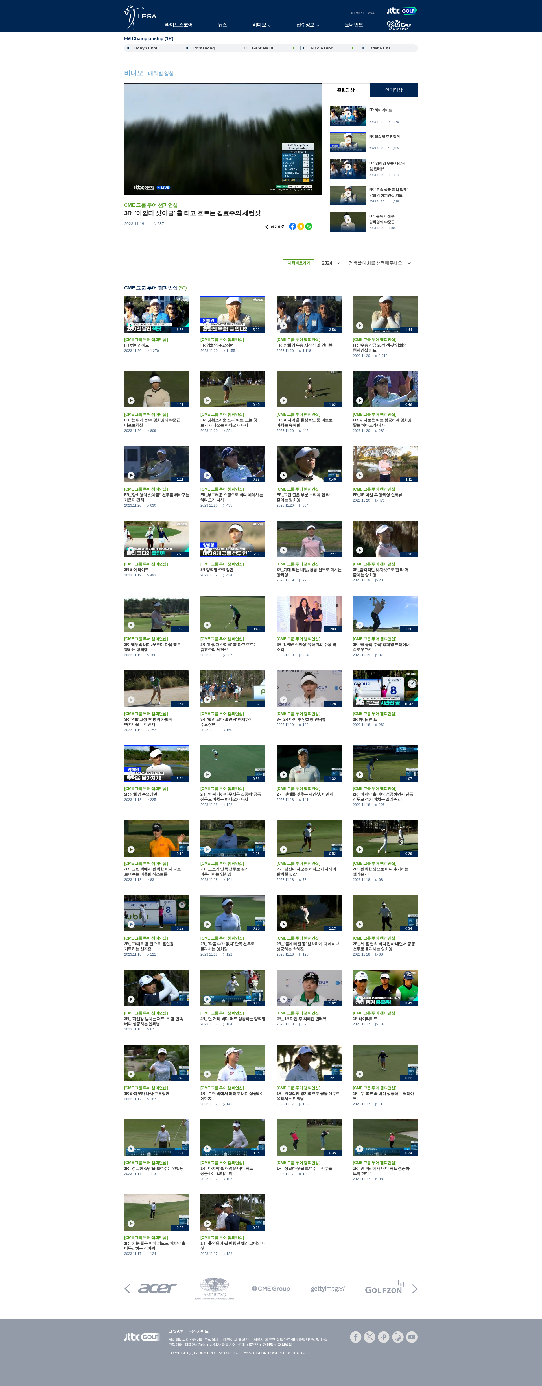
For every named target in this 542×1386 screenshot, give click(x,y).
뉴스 (222, 24)
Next (415, 1288)
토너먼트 (354, 24)
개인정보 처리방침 (277, 1345)
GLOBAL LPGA (362, 13)
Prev (127, 1288)
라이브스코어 (179, 24)
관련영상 (345, 90)
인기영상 (393, 90)
